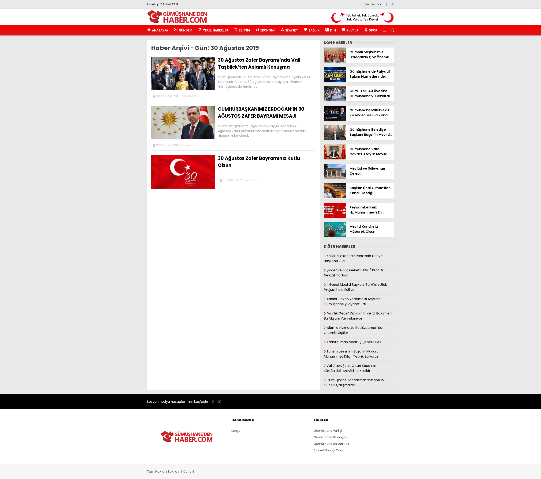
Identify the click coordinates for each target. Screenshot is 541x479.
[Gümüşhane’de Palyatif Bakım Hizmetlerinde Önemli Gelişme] (335, 81)
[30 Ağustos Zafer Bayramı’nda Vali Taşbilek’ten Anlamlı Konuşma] (183, 89)
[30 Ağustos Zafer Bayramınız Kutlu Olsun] (183, 187)
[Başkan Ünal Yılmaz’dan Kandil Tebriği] (335, 197)
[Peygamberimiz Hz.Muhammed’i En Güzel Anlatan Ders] (335, 217)
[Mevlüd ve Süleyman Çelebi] (335, 178)
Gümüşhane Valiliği (328, 431)
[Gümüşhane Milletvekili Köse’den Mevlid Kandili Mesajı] (335, 120)
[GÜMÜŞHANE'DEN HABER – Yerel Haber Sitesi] (177, 22)
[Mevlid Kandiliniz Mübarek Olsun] (335, 236)
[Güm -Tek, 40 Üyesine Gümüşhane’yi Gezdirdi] (335, 100)
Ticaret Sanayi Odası (329, 450)
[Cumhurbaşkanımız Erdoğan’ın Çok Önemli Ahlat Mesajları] (335, 61)
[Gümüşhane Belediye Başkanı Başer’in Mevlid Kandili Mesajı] (335, 139)
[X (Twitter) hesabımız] (392, 4)
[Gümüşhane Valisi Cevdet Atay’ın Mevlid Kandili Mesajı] (335, 158)
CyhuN (188, 471)
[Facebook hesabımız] (387, 4)
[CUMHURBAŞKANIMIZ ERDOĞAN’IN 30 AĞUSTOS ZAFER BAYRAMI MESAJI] (183, 138)
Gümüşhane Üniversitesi (332, 444)
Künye (235, 431)
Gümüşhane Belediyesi (330, 437)
